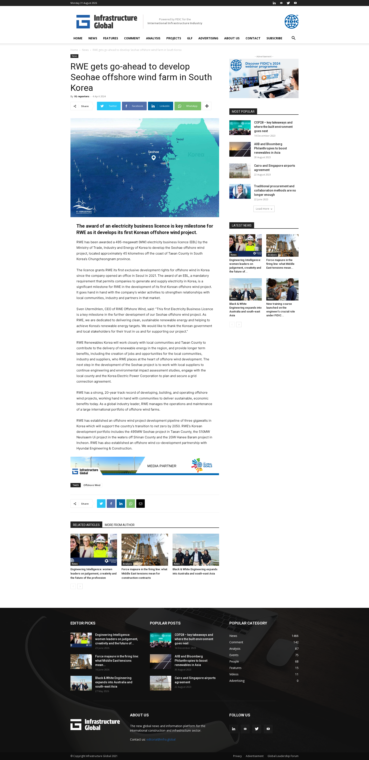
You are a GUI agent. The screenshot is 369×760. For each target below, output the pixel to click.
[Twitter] (288, 3)
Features (110, 38)
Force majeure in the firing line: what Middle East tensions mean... (280, 263)
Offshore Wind (91, 485)
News (92, 38)
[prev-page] (73, 586)
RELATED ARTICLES (86, 525)
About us (232, 38)
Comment (132, 38)
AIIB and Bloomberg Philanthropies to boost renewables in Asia (270, 148)
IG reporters (81, 96)
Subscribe (274, 38)
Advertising (208, 38)
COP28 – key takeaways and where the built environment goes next (273, 127)
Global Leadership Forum (283, 756)
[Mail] (281, 3)
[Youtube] (295, 3)
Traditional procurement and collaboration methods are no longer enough (275, 190)
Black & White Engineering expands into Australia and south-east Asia (113, 682)
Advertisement (255, 756)
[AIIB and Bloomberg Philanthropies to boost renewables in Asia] (240, 149)
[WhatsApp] (130, 503)
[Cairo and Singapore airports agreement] (240, 170)
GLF (189, 38)
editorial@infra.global (161, 739)
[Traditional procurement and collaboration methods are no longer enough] (240, 191)
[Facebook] (111, 503)
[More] (206, 106)
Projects (173, 38)
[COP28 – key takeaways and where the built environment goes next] (240, 127)
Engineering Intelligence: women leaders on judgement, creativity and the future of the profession (93, 573)
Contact (253, 38)
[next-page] (80, 586)
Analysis (153, 38)
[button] (293, 39)
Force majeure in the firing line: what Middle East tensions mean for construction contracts (144, 573)
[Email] (140, 503)
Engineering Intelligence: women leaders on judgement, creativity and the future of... (116, 639)
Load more (262, 209)
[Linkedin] (274, 3)
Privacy (237, 756)
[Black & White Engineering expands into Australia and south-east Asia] (196, 550)
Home (77, 38)
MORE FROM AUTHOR (120, 525)
